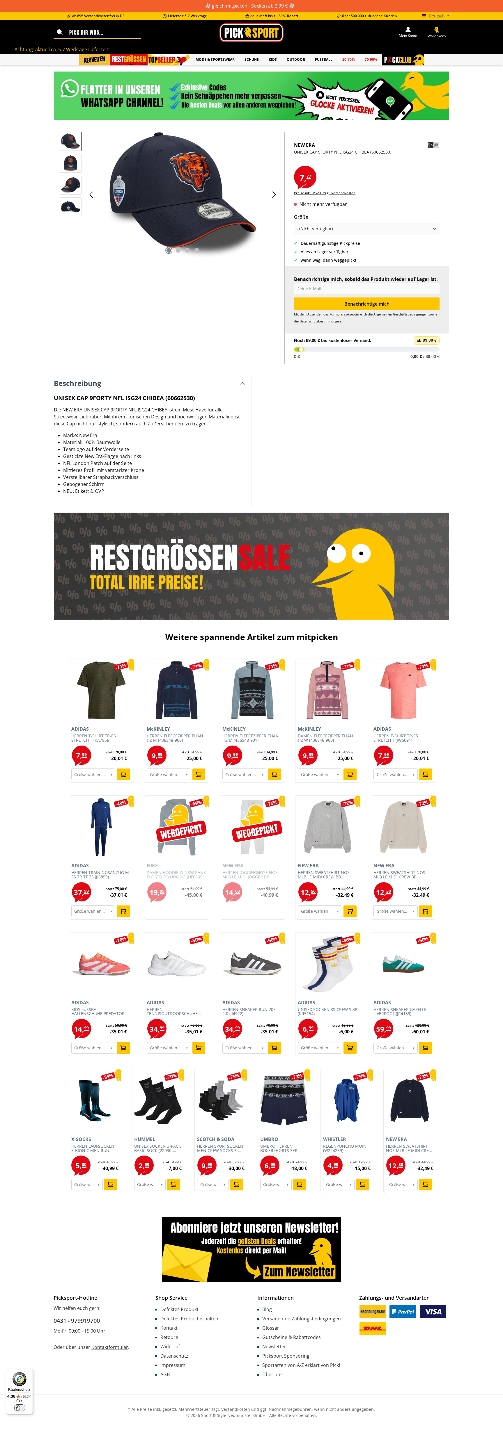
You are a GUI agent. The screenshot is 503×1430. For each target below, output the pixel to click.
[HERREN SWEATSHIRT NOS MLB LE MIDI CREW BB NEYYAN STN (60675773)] (403, 827)
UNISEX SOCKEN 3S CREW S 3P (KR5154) (327, 1012)
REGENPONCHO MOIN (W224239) (344, 1148)
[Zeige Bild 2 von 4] (178, 250)
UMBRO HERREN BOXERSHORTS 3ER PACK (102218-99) (278, 1148)
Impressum (172, 1365)
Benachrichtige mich (366, 304)
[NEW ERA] (434, 154)
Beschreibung (77, 383)
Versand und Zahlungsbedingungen (301, 1318)
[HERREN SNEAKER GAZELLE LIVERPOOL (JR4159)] (403, 964)
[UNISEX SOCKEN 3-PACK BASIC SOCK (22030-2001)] (158, 1100)
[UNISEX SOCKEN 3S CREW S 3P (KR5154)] (328, 964)
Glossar (270, 1328)
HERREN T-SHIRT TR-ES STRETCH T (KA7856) (93, 738)
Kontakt (169, 1328)
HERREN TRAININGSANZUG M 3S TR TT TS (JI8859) (100, 875)
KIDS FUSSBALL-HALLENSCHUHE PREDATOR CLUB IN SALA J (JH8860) (98, 1012)
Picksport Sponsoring (285, 1356)
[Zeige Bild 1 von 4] (169, 250)
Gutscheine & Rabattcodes (291, 1337)
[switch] (19, 1407)
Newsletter (274, 1346)
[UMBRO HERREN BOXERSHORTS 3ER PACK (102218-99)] (284, 1100)
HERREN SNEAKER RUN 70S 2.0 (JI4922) (249, 1012)
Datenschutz (174, 1356)
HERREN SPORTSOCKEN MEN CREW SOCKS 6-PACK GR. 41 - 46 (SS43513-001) (220, 1148)
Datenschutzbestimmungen (320, 321)
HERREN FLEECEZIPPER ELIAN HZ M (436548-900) (175, 738)
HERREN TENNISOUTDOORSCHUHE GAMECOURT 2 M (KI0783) (172, 1012)
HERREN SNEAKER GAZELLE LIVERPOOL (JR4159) (399, 1012)
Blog (267, 1309)
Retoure (169, 1337)
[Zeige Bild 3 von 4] (187, 250)
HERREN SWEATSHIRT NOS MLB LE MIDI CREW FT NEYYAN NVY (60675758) (409, 1148)
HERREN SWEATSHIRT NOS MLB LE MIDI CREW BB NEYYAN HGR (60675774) (324, 875)
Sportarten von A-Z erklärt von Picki (301, 1365)
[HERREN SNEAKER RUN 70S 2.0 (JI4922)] (252, 964)
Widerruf (170, 1346)
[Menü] (29, 1372)
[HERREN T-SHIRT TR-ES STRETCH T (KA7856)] (101, 690)
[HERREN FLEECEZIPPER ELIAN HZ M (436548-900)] (177, 690)
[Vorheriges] (91, 194)
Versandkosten (235, 1409)
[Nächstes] (274, 194)
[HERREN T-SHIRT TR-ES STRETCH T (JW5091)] (403, 690)
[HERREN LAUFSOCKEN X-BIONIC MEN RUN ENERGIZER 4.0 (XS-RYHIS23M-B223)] (95, 1100)
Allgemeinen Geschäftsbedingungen (400, 314)
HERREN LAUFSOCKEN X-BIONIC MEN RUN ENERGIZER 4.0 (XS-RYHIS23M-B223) (92, 1148)
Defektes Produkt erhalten (189, 1318)
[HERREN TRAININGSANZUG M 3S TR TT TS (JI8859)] (101, 827)
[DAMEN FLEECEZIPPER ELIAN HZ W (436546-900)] (328, 690)
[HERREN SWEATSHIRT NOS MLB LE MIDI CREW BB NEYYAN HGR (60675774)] (328, 827)
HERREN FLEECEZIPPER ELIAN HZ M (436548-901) (250, 738)
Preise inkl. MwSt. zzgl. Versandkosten (324, 192)
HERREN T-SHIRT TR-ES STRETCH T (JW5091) (395, 738)
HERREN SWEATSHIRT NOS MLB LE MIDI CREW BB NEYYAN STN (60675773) (399, 875)
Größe (301, 216)
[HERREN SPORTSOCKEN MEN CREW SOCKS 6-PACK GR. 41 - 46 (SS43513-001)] (221, 1100)
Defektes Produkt (179, 1309)
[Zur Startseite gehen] (251, 32)
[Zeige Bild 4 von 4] (196, 250)
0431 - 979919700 (77, 1320)
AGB (165, 1374)
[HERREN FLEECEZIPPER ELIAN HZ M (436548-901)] (252, 690)
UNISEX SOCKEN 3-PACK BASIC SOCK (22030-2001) (157, 1148)
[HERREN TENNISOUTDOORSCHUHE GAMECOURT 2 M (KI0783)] (177, 964)
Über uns (272, 1374)
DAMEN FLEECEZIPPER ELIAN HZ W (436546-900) (325, 738)
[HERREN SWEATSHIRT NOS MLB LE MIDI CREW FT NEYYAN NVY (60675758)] (409, 1100)
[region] (169, 194)
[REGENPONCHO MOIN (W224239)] (347, 1100)
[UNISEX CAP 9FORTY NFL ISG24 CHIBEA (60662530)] (183, 194)
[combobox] (104, 32)
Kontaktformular (109, 1347)
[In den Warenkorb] (123, 774)
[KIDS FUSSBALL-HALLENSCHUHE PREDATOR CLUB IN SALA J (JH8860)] (101, 964)
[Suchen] (60, 32)
